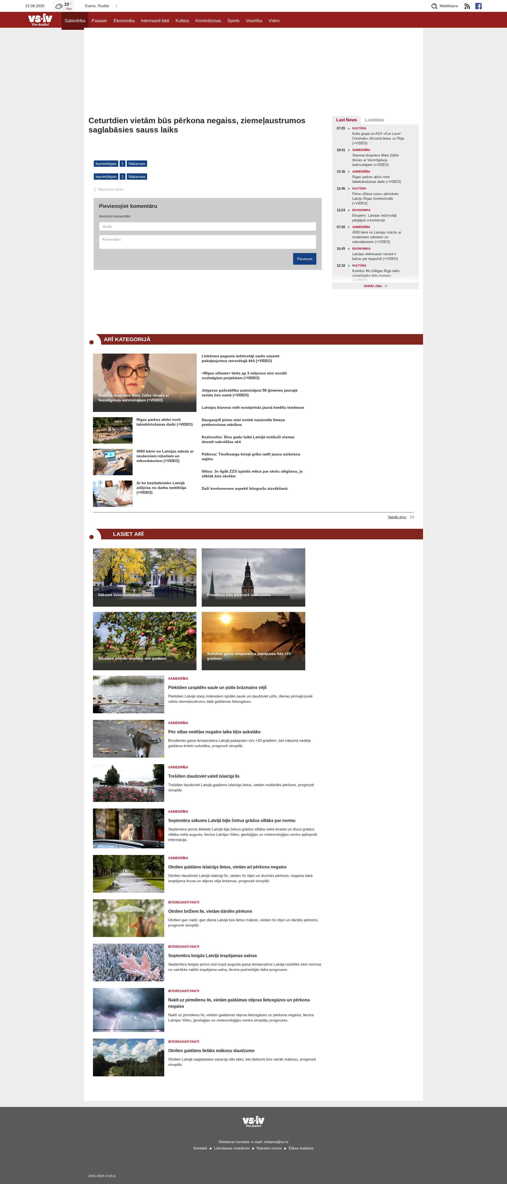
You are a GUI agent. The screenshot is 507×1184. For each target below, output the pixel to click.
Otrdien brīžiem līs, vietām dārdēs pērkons (210, 911)
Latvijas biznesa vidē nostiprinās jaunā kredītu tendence (253, 407)
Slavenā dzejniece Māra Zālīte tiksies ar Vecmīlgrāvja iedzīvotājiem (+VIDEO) (133, 397)
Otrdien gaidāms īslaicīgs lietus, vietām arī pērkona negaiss (227, 867)
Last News (346, 120)
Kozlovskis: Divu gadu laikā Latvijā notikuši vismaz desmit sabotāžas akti (248, 439)
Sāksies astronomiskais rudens (126, 595)
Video (274, 20)
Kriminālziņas (208, 20)
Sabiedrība (75, 20)
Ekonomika (124, 20)
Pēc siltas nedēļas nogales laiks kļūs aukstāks (214, 732)
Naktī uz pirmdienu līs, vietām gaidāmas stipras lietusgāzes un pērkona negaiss (239, 1003)
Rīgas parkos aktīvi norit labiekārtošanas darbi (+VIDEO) (165, 421)
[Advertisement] (253, 76)
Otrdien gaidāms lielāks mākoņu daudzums (211, 1050)
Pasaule (99, 20)
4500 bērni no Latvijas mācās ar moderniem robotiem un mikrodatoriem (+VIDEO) (165, 456)
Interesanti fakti (155, 20)
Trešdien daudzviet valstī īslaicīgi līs (204, 776)
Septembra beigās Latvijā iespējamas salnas (212, 955)
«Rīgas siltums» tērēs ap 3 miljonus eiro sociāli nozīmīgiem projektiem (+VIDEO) (244, 375)
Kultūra (182, 20)
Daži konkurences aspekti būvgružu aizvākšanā (245, 488)
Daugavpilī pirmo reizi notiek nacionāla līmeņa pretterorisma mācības (243, 422)
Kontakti (200, 1148)
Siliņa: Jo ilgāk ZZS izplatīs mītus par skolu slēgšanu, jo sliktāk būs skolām (252, 473)
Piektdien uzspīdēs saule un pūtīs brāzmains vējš (217, 687)
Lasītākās (374, 120)
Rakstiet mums (269, 1148)
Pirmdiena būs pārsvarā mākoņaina (238, 595)
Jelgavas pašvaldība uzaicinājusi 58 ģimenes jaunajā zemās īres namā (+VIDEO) (249, 392)
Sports (233, 20)
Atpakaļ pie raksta (110, 189)
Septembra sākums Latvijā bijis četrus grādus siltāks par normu (231, 820)
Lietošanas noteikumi (232, 1148)
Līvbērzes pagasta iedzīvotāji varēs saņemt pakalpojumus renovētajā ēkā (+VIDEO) (240, 358)
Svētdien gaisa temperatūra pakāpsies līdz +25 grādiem (249, 656)
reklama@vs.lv (276, 1142)
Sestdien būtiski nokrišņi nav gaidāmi (132, 658)
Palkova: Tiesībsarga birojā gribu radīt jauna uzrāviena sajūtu (251, 456)
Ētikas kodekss (301, 1148)
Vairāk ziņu (397, 517)
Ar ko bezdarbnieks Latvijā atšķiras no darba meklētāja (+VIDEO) (161, 487)
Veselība (254, 20)
